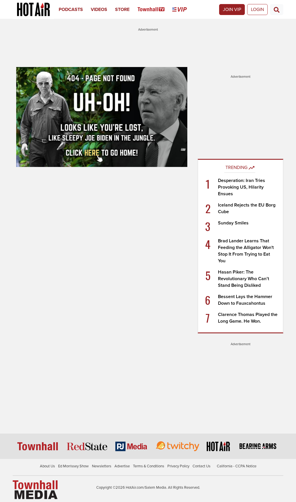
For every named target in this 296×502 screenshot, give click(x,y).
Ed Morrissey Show (73, 466)
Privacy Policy (178, 466)
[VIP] (183, 9)
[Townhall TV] (155, 9)
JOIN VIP (232, 9)
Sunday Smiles (233, 223)
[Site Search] (276, 9)
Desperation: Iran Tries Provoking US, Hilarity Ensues (241, 187)
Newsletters (101, 466)
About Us (47, 466)
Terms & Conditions (148, 466)
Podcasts (71, 9)
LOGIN (257, 9)
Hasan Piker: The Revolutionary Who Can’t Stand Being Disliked (243, 278)
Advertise (122, 466)
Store (122, 9)
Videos (99, 9)
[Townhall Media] (35, 489)
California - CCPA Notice (236, 466)
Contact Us (201, 466)
